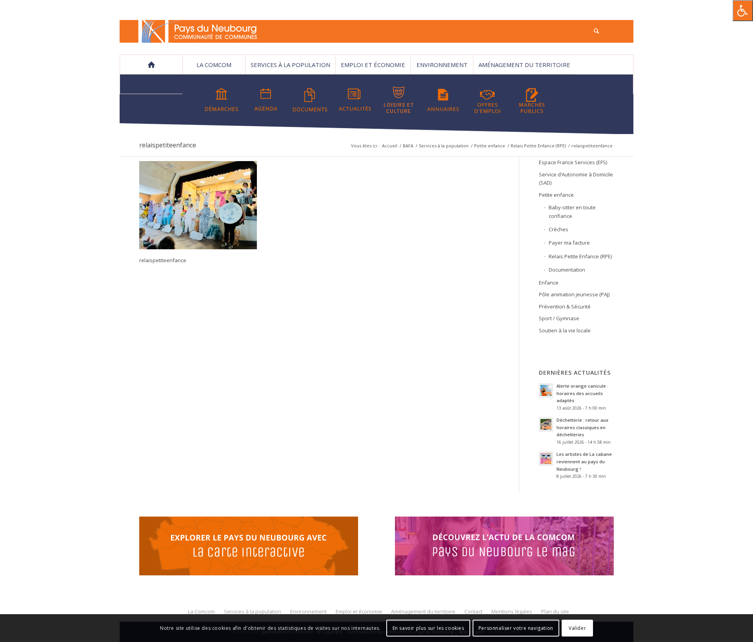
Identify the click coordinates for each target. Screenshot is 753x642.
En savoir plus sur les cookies (428, 628)
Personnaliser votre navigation (515, 628)
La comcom (213, 65)
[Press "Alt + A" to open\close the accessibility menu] (743, 10)
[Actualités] (354, 100)
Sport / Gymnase (559, 318)
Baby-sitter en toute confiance (572, 211)
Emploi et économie (373, 65)
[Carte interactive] (249, 547)
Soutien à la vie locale (565, 330)
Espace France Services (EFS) (573, 162)
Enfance (548, 282)
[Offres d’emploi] (487, 100)
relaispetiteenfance (167, 145)
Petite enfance (489, 146)
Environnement (442, 65)
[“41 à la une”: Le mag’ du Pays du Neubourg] (514, 547)
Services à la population (290, 65)
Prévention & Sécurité (565, 306)
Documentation (567, 269)
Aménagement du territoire (524, 65)
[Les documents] (310, 100)
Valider (577, 628)
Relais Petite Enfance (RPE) (538, 146)
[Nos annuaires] (443, 100)
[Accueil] (151, 64)
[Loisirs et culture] (399, 100)
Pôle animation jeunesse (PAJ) (574, 294)
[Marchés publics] (531, 100)
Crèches (558, 229)
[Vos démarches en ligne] (221, 100)
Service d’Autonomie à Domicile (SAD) (576, 178)
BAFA (408, 146)
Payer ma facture (569, 242)
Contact (151, 84)
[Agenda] (266, 100)
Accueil (389, 146)
